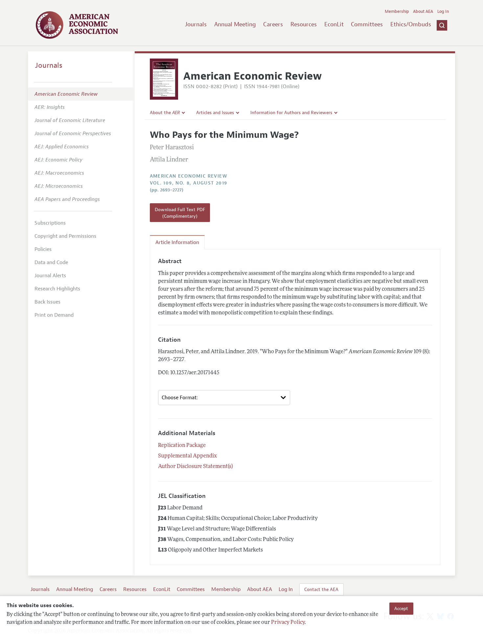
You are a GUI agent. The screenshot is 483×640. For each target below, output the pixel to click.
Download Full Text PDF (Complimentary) (180, 213)
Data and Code (51, 262)
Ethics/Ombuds (410, 24)
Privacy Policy (288, 622)
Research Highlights (57, 288)
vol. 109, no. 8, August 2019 (188, 183)
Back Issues (47, 302)
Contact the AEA (321, 589)
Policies (43, 249)
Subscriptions (50, 223)
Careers (273, 24)
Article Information (177, 242)
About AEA (423, 11)
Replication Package (182, 445)
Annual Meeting (235, 24)
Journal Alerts (50, 275)
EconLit (334, 24)
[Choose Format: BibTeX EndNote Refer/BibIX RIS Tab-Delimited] (224, 397)
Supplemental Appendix (187, 456)
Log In (443, 11)
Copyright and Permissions (65, 236)
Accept (401, 608)
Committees (367, 24)
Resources (303, 24)
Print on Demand (54, 315)
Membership (397, 11)
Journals (196, 24)
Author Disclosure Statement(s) (195, 466)
